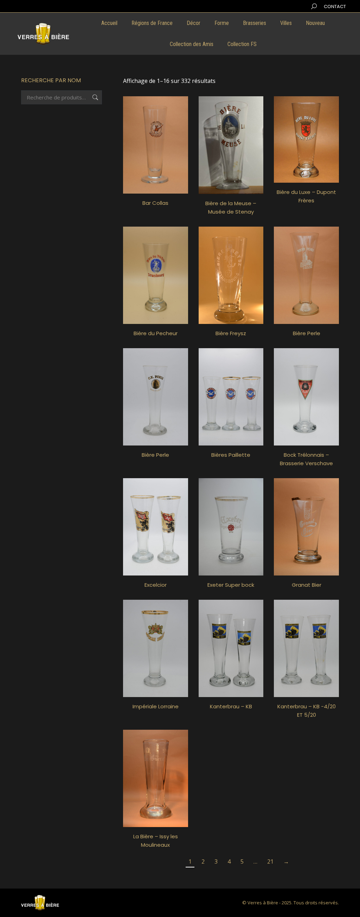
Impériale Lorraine (156, 706)
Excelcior (155, 584)
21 (270, 861)
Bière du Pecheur (156, 333)
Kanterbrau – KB (231, 706)
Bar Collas (155, 203)
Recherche (94, 97)
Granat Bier (306, 584)
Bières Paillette (230, 454)
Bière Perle (306, 333)
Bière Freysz (231, 333)
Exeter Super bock (230, 584)
